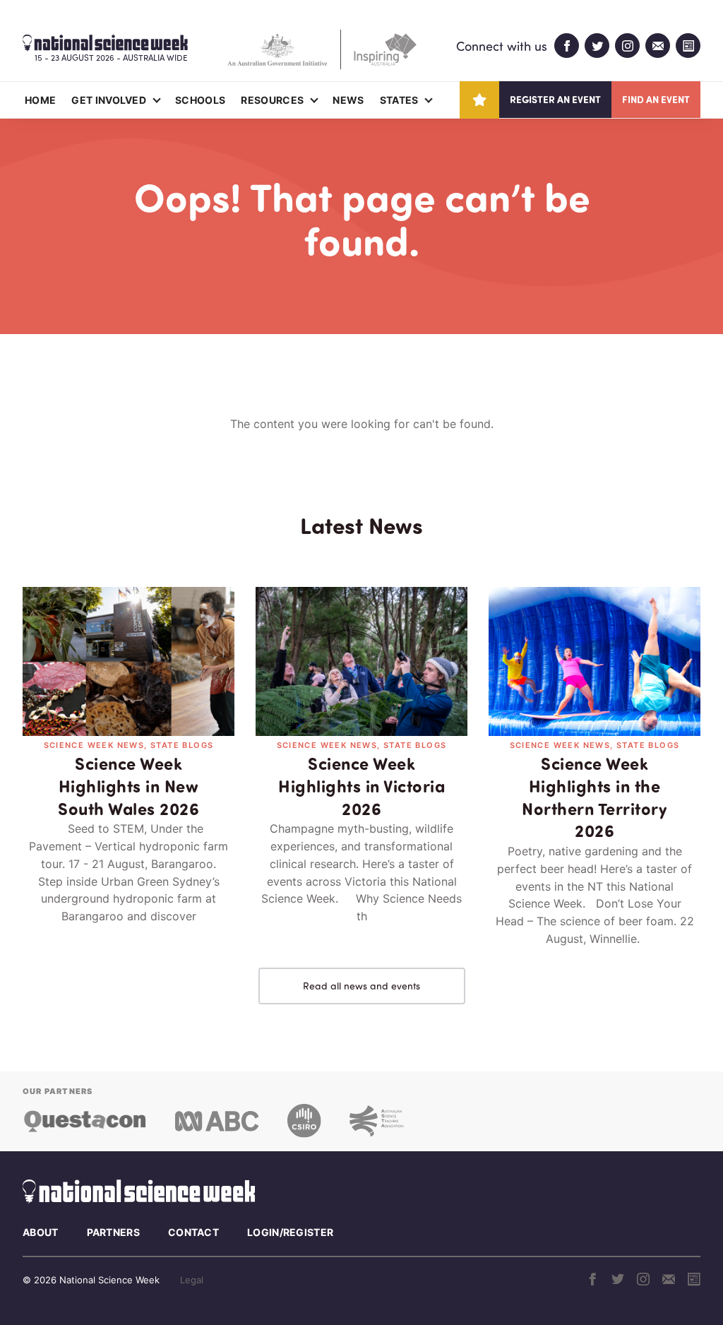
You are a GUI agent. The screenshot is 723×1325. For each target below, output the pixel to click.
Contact (193, 1232)
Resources (272, 100)
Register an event (555, 99)
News (348, 100)
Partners (113, 1232)
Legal (191, 1279)
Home (40, 100)
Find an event (656, 99)
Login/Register (290, 1232)
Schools (200, 100)
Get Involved (108, 100)
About (41, 1232)
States (399, 100)
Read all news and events (361, 986)
